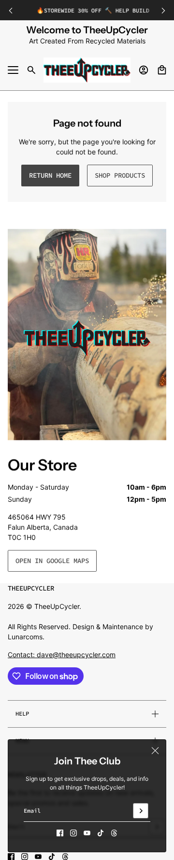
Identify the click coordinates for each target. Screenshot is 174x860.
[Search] (31, 70)
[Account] (143, 70)
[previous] (10, 10)
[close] (155, 750)
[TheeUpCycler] (87, 70)
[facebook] (60, 833)
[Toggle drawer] (13, 70)
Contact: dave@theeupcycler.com (62, 654)
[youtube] (87, 833)
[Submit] (140, 810)
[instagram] (73, 833)
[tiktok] (100, 833)
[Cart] (162, 70)
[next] (163, 10)
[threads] (114, 833)
